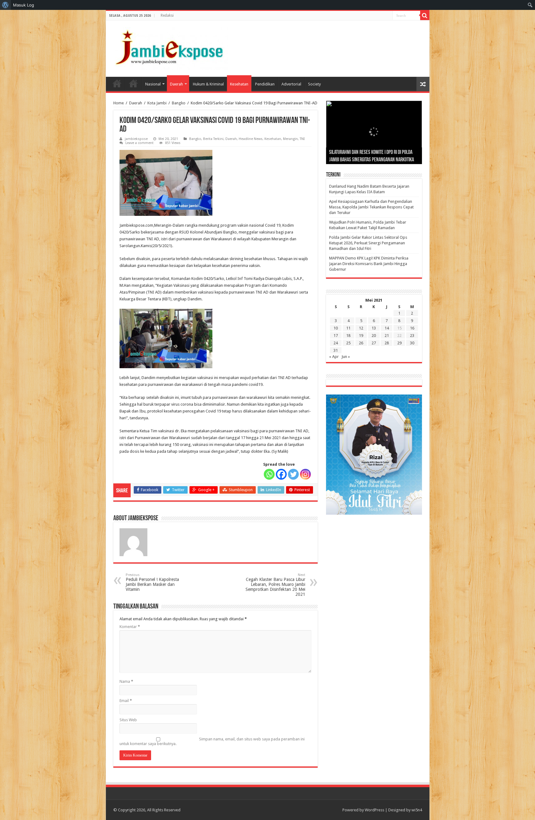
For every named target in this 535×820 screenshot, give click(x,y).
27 (374, 343)
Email (126, 700)
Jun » (345, 356)
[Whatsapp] (269, 474)
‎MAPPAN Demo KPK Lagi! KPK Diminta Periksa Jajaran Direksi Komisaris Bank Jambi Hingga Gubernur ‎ (368, 264)
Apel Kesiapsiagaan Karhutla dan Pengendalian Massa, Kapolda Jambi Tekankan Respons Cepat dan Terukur (371, 207)
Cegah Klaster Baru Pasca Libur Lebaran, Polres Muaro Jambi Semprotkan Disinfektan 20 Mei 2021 (275, 585)
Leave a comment (139, 143)
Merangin (290, 139)
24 (335, 343)
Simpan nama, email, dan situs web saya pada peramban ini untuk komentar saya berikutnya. (212, 741)
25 (348, 343)
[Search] (424, 15)
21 (387, 335)
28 (387, 343)
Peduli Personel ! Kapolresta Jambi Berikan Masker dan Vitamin (152, 582)
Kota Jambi (157, 103)
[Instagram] (305, 474)
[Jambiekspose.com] (169, 47)
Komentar (130, 626)
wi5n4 (416, 810)
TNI (302, 139)
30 (412, 343)
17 (335, 335)
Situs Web (128, 719)
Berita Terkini (213, 139)
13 (374, 328)
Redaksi (167, 15)
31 (335, 350)
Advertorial (291, 84)
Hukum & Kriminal (208, 84)
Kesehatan (239, 84)
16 (412, 328)
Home (117, 83)
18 (348, 335)
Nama (126, 681)
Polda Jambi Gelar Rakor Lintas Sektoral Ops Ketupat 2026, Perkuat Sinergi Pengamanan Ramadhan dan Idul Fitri (368, 243)
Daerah (176, 84)
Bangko (178, 103)
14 (387, 328)
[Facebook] (281, 474)
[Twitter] (293, 474)
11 (348, 328)
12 (361, 328)
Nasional (153, 84)
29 (399, 343)
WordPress (374, 810)
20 (374, 335)
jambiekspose (136, 139)
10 (335, 328)
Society (314, 84)
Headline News (251, 139)
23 (412, 335)
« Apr (334, 356)
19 (361, 335)
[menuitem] (5, 5)
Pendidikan (265, 84)
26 (361, 343)
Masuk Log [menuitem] (23, 4)
